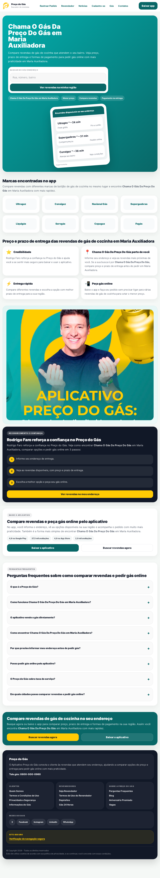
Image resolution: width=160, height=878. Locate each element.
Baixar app (148, 5)
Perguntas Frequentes (121, 791)
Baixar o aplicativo (43, 547)
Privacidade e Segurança (22, 800)
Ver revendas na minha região (58, 87)
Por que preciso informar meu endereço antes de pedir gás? (45, 648)
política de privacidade (54, 854)
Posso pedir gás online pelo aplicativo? (32, 663)
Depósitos (64, 800)
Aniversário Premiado (120, 800)
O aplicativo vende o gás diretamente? (32, 617)
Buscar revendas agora (117, 547)
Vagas (112, 804)
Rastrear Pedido (48, 6)
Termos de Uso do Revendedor (75, 795)
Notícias (83, 6)
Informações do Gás (20, 804)
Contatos (123, 6)
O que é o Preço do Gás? (24, 586)
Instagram (38, 822)
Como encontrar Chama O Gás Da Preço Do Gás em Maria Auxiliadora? (51, 632)
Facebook (23, 822)
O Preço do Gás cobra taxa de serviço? (32, 679)
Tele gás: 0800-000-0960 (25, 774)
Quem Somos (16, 791)
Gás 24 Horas (66, 804)
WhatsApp (68, 822)
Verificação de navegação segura (27, 838)
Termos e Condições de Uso (24, 795)
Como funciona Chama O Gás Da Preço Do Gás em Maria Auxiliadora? (50, 602)
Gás (112, 6)
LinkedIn (53, 822)
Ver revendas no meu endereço (80, 494)
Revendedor (67, 6)
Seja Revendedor (68, 791)
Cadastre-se (98, 6)
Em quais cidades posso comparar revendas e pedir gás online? (47, 694)
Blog (111, 795)
